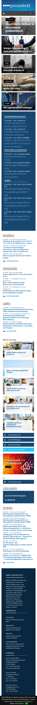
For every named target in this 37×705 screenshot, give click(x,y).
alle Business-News (12, 261)
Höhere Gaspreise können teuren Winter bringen (17, 256)
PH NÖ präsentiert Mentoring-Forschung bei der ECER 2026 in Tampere (17, 292)
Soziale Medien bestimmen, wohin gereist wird (16, 389)
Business (7, 44)
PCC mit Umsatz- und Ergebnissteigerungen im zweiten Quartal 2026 (17, 545)
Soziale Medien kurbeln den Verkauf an (16, 353)
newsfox (18, 636)
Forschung (8, 81)
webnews (8, 638)
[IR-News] (18, 101)
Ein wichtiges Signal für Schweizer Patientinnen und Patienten (16, 133)
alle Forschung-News (13, 296)
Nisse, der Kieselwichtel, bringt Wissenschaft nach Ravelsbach (14, 283)
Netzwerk (16, 646)
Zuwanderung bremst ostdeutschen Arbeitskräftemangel (14, 425)
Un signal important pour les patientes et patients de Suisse (15, 125)
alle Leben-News (11, 331)
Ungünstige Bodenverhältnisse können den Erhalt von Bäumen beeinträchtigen (18, 310)
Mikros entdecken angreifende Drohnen (17, 371)
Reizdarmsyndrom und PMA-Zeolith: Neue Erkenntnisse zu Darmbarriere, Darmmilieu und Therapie (17, 326)
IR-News (7, 103)
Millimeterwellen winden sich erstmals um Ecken (15, 175)
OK (27, 703)
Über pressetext (10, 644)
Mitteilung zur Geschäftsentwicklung (16, 551)
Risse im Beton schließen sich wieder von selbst (17, 87)
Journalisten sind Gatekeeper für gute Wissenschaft (18, 407)
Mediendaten (9, 648)
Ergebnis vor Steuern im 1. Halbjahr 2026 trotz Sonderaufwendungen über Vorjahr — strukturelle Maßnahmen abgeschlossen (18, 557)
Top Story (10, 19)
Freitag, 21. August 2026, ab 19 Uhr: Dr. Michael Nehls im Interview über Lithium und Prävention (17, 143)
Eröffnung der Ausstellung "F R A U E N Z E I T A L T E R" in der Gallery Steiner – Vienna (17, 242)
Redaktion (9, 630)
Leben (7, 63)
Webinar (18, 630)
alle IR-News (10, 562)
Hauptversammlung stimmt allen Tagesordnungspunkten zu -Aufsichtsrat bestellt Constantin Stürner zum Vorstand (17, 528)
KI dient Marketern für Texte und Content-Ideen (18, 275)
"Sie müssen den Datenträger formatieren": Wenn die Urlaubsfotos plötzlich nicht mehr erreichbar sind (16, 249)
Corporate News (19, 644)
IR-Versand (17, 628)
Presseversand (10, 628)
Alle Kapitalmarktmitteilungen (17, 107)
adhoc (13, 636)
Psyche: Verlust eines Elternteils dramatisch (13, 69)
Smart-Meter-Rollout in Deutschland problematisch (19, 27)
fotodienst (14, 638)
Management (9, 646)
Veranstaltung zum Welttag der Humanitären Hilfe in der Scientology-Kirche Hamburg (16, 317)
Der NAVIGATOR (10, 500)
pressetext (8, 636)
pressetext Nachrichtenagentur (15, 496)
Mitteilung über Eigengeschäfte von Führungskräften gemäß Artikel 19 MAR (17, 192)
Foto (13, 630)
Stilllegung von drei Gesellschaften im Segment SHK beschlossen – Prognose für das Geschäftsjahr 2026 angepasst (17, 536)
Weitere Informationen (17, 703)
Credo (21, 646)
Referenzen (17, 648)
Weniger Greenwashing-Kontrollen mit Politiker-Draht (17, 49)
